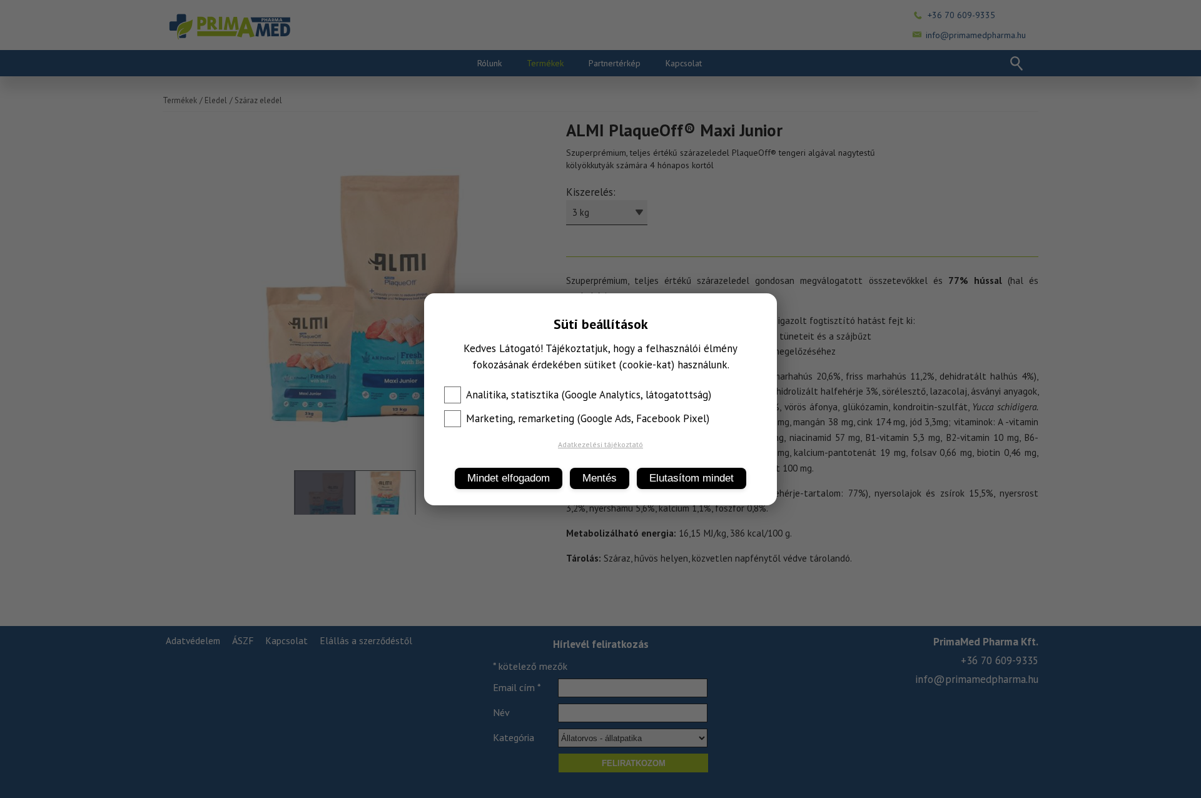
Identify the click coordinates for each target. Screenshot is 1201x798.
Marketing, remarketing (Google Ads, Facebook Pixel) (587, 418)
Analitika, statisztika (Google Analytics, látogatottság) (588, 394)
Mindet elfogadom (508, 478)
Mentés (599, 478)
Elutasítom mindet (691, 478)
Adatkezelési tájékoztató (600, 444)
